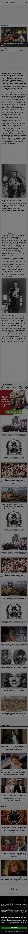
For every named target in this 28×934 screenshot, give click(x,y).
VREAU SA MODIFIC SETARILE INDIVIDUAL (14, 931)
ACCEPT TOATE (14, 927)
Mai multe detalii (9, 905)
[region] (14, 915)
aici (21, 911)
